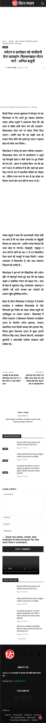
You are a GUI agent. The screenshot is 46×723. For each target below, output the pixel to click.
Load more (22, 639)
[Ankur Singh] (4, 67)
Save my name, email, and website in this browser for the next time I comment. (20, 539)
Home (4, 41)
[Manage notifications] (40, 718)
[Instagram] (21, 426)
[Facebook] (17, 426)
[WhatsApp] (29, 426)
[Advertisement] (23, 209)
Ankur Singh (12, 67)
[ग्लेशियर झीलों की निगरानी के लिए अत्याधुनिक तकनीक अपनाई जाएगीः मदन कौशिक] (8, 457)
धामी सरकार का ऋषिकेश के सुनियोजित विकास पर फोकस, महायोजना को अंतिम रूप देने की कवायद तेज (29, 628)
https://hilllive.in (23, 416)
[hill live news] (23, 3)
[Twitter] (25, 426)
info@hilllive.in (19, 681)
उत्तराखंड (11, 41)
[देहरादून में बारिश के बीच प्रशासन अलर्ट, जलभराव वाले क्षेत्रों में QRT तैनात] (8, 445)
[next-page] (7, 480)
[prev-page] (4, 480)
